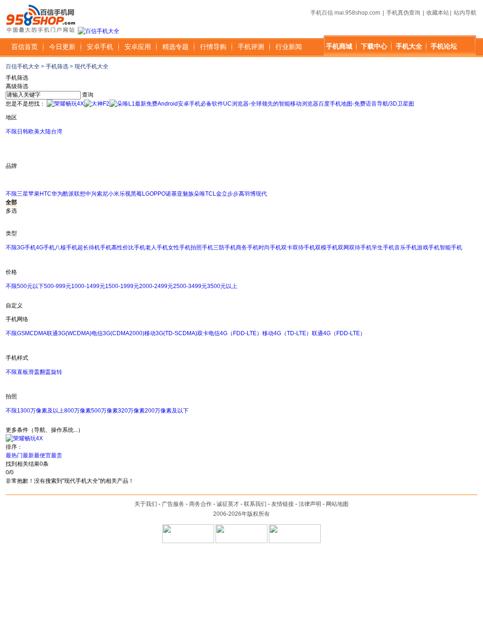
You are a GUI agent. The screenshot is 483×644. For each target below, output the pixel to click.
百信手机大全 (23, 66)
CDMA (38, 333)
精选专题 (175, 46)
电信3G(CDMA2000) (118, 333)
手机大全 (409, 46)
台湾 (56, 131)
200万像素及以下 (167, 410)
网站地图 (337, 504)
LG (146, 193)
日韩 (22, 131)
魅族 (188, 193)
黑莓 (136, 193)
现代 (261, 193)
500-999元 (57, 286)
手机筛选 (57, 66)
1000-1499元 (88, 286)
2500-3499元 (190, 286)
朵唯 (199, 193)
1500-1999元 (122, 286)
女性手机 (179, 247)
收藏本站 (437, 12)
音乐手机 (405, 247)
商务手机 (247, 247)
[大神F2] (96, 103)
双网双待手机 (355, 247)
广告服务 (173, 504)
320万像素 (131, 410)
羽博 (250, 193)
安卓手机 (100, 46)
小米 (113, 193)
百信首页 (24, 46)
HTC (45, 193)
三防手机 (224, 247)
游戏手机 (428, 247)
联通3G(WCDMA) (69, 333)
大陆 (45, 131)
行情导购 (213, 46)
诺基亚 (174, 193)
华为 (57, 193)
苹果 (34, 193)
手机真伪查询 (403, 12)
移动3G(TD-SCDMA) (170, 333)
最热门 (14, 455)
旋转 (56, 372)
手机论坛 (444, 46)
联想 (79, 193)
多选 (11, 210)
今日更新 (62, 46)
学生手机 (383, 247)
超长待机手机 (94, 247)
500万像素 (104, 410)
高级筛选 (17, 86)
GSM (23, 333)
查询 (87, 94)
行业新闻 (288, 46)
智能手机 (451, 247)
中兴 (91, 193)
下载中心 (374, 46)
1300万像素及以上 (40, 410)
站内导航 (465, 12)
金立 (221, 193)
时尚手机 (269, 247)
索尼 (102, 193)
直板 (22, 372)
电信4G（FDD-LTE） (235, 333)
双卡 (202, 333)
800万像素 (77, 410)
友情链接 (282, 504)
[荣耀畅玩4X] (65, 103)
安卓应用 (138, 46)
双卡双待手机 (298, 247)
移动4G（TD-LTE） (287, 333)
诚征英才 (228, 504)
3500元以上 (222, 286)
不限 (11, 131)
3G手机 (26, 247)
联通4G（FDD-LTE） (339, 333)
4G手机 (45, 247)
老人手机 (156, 247)
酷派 (68, 193)
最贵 (56, 455)
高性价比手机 (128, 247)
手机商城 (339, 46)
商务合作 (200, 504)
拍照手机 (202, 247)
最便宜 (42, 455)
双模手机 (326, 247)
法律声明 (310, 504)
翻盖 (45, 372)
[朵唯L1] (122, 103)
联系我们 (255, 504)
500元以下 (30, 286)
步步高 (235, 193)
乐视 (125, 193)
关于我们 (145, 504)
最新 (28, 455)
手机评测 (251, 46)
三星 (22, 193)
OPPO (158, 193)
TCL (210, 193)
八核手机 (66, 247)
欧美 (34, 131)
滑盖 (34, 372)
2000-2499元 (156, 286)
